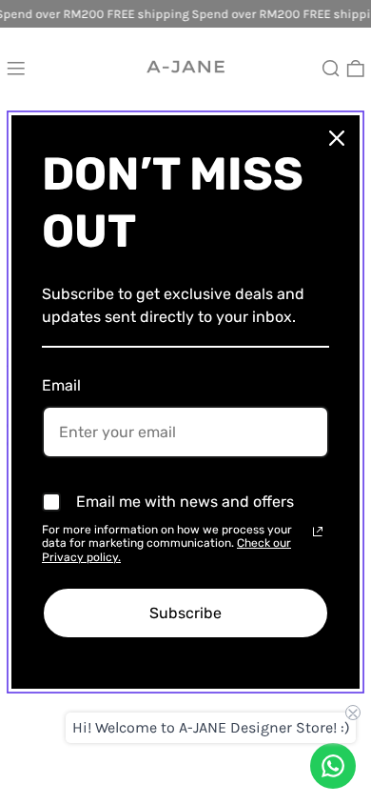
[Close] (337, 138)
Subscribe (185, 613)
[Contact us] (333, 766)
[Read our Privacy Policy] (317, 531)
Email (61, 385)
